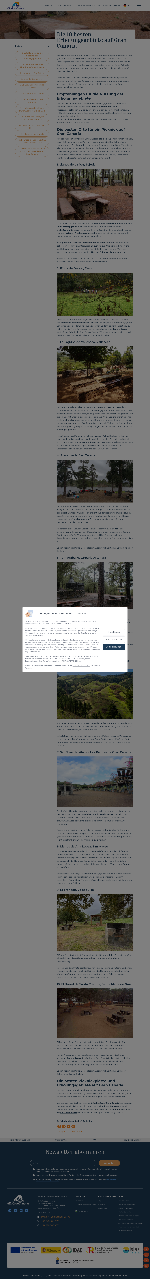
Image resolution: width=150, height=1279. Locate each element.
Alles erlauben (114, 647)
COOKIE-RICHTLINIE (81, 666)
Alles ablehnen (114, 639)
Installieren (114, 632)
